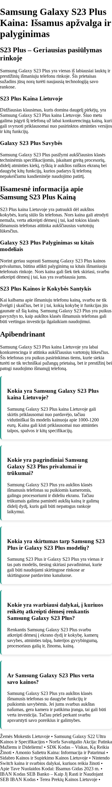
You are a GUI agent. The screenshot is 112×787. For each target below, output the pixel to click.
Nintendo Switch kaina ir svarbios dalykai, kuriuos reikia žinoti (55, 760)
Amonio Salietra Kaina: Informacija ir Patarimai (60, 752)
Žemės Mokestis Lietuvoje (25, 736)
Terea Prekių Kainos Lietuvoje (68, 779)
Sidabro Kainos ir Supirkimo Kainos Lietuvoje (44, 757)
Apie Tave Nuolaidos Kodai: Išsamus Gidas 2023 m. (49, 768)
